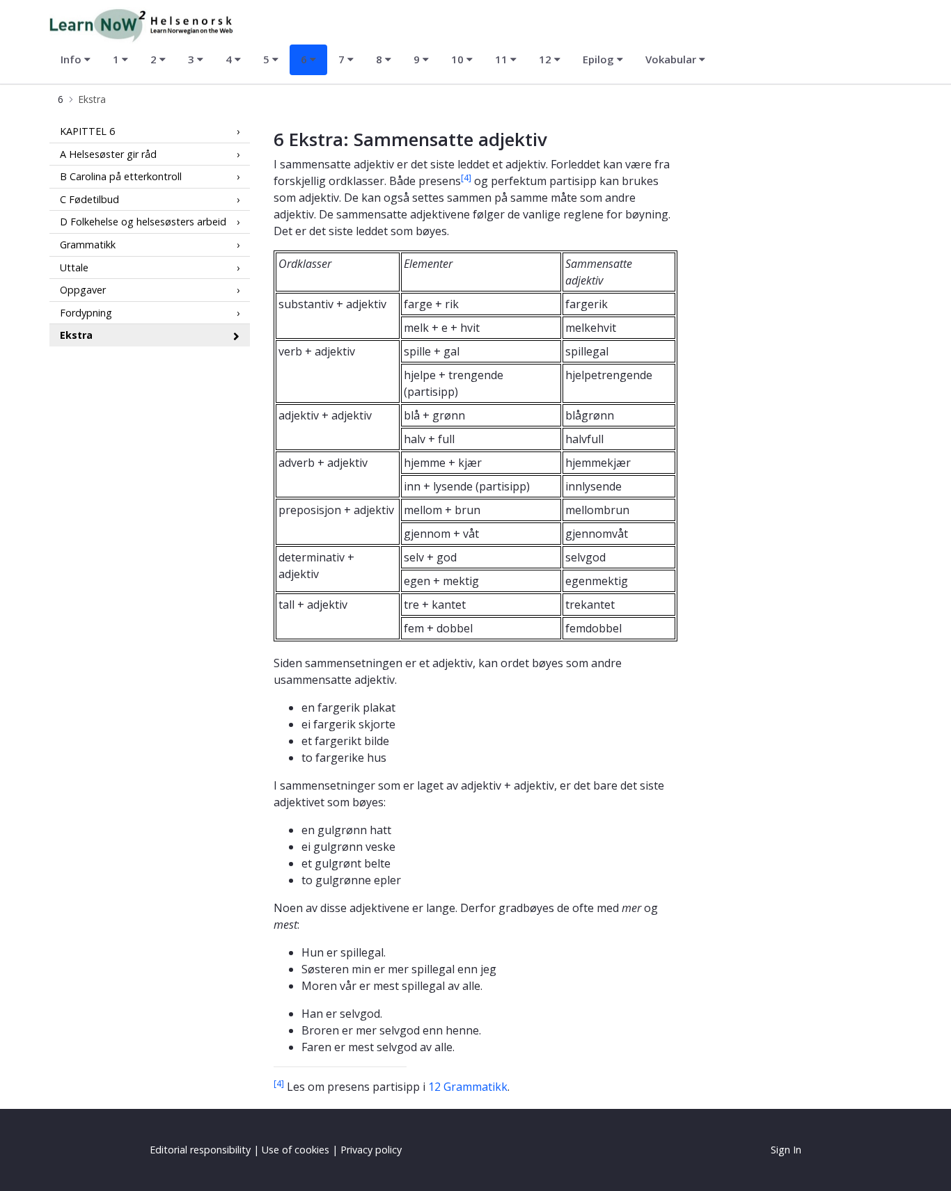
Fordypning (86, 312)
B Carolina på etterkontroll (121, 176)
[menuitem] (75, 60)
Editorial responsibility (200, 1149)
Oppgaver (83, 289)
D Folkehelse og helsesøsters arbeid (143, 221)
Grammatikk (88, 244)
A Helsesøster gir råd (108, 153)
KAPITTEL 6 (87, 131)
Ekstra (76, 335)
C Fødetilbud (89, 199)
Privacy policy (371, 1149)
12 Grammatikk (468, 1086)
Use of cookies (295, 1149)
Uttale (74, 266)
